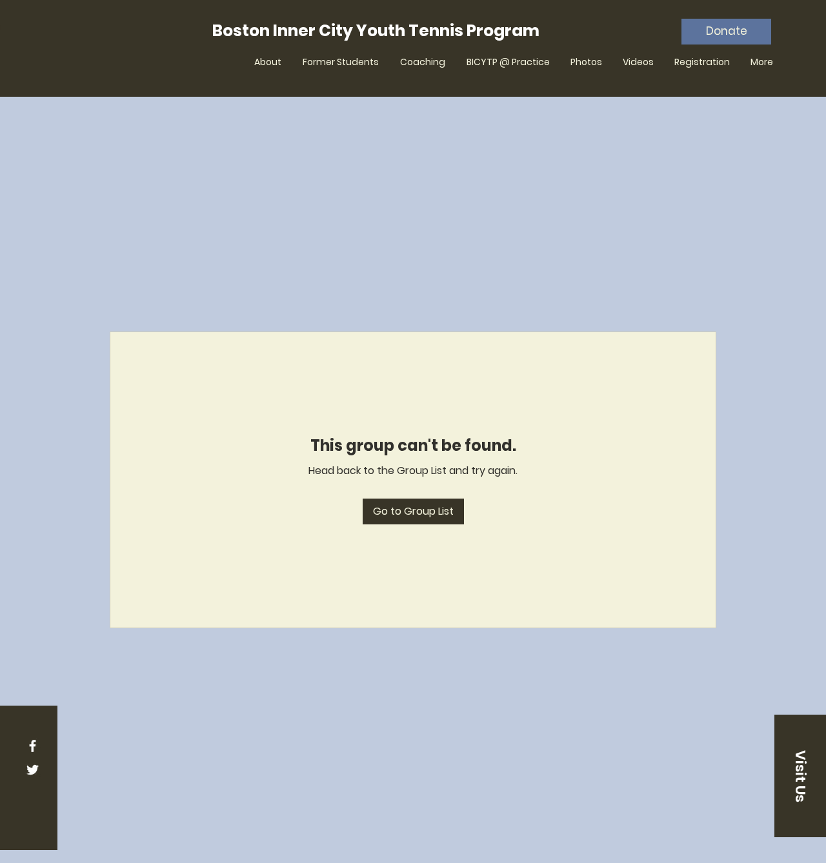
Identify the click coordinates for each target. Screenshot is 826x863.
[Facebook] (33, 746)
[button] (800, 776)
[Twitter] (33, 770)
